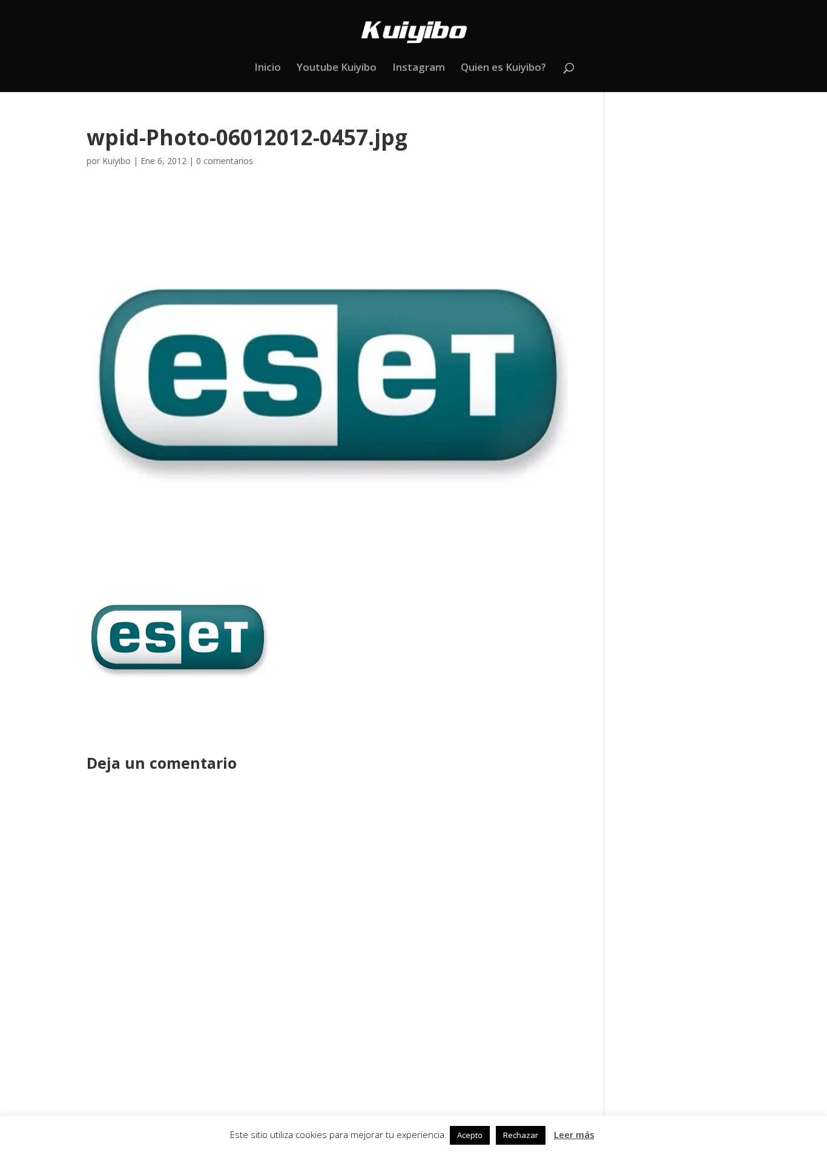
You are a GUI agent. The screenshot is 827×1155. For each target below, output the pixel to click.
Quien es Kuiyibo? (503, 68)
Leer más (574, 1134)
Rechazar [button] (520, 1135)
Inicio (267, 68)
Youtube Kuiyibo (337, 68)
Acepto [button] (470, 1135)
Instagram (418, 68)
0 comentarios (224, 160)
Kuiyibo (116, 160)
